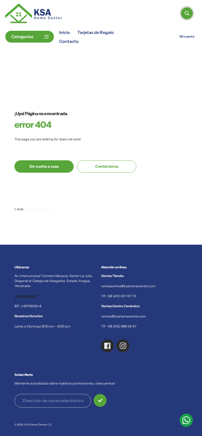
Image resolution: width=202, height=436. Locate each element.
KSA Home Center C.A (38, 209)
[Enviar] (100, 400)
